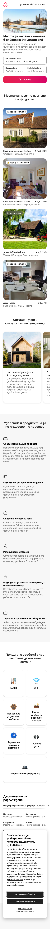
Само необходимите (25, 901)
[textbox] (14, 71)
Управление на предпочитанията (25, 909)
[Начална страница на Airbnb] (5, 4)
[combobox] (25, 61)
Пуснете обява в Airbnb (32, 4)
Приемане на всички (25, 894)
